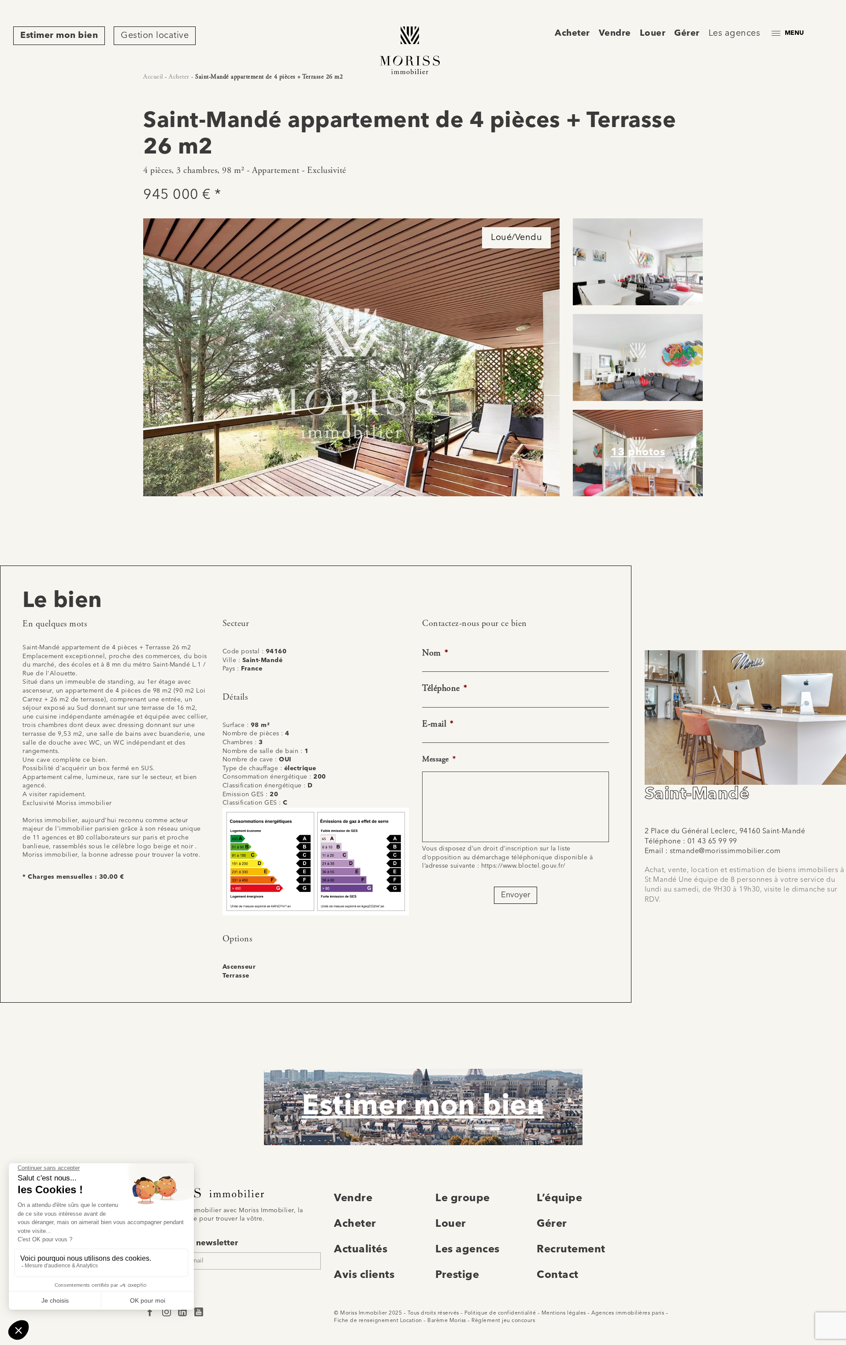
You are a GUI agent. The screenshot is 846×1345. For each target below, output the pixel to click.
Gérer (687, 33)
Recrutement (571, 1249)
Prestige (457, 1275)
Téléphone (444, 688)
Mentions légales (564, 1313)
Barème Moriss (446, 1320)
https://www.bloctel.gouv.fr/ (523, 866)
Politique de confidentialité (500, 1313)
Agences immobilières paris (627, 1313)
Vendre (615, 33)
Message (439, 759)
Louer (653, 33)
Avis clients (364, 1275)
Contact (558, 1275)
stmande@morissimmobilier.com (725, 851)
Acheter (572, 33)
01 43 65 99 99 (712, 841)
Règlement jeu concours (503, 1320)
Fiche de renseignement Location (378, 1320)
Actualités (360, 1249)
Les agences (735, 33)
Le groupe (462, 1198)
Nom (435, 653)
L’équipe (559, 1198)
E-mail (438, 724)
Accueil (153, 77)
